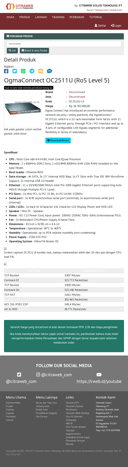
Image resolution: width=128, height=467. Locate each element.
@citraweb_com (56, 374)
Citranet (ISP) (72, 402)
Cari (13, 50)
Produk (9, 406)
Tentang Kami (101, 9)
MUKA (10, 17)
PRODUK (24, 17)
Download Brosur (59, 140)
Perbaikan (11, 416)
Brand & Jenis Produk (35, 50)
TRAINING (58, 17)
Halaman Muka (13, 402)
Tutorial (10, 419)
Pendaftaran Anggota (46, 412)
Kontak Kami (116, 9)
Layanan (10, 412)
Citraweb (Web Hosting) (77, 412)
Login (117, 25)
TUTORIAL (95, 17)
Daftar (101, 25)
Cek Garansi (42, 416)
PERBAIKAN (77, 17)
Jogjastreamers (73, 433)
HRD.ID (69, 423)
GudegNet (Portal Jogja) (78, 437)
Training (10, 409)
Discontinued (77, 92)
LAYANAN (41, 17)
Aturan (90, 9)
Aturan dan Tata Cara (46, 402)
